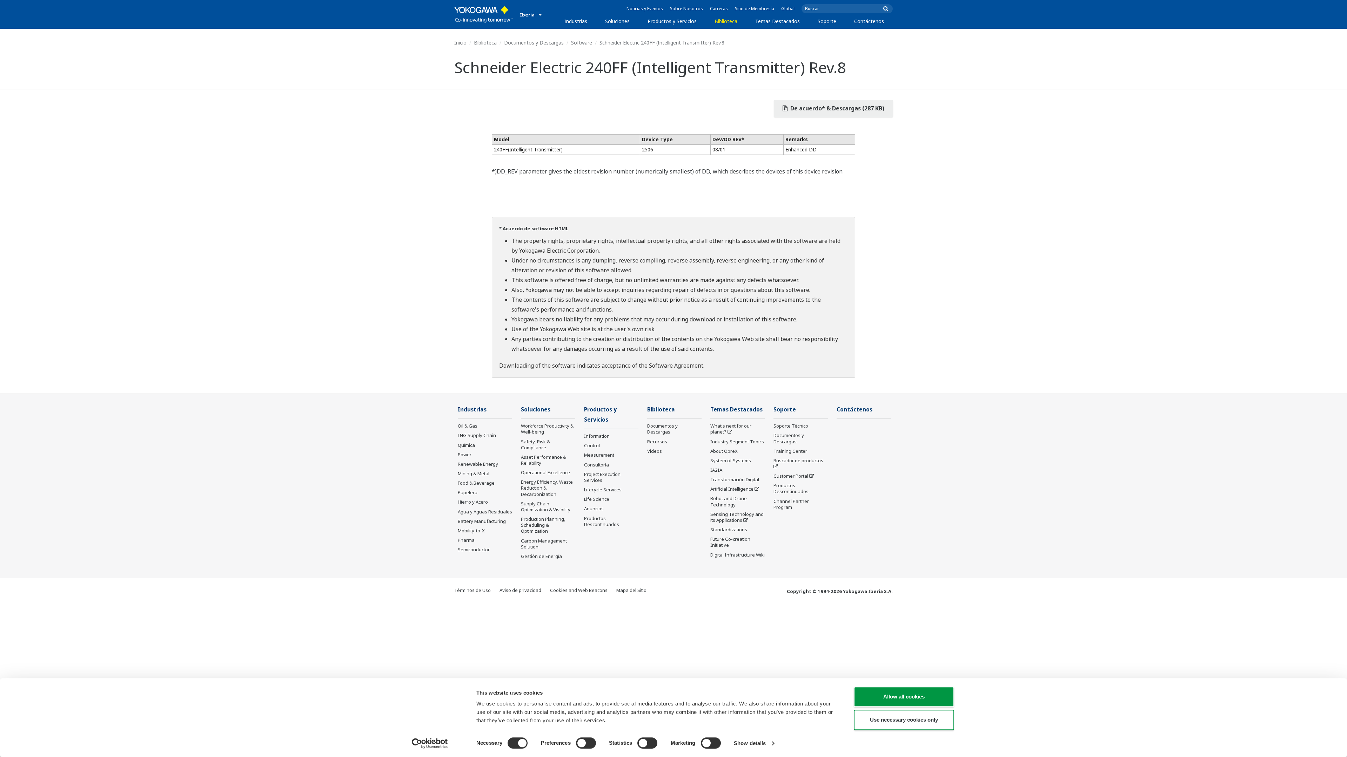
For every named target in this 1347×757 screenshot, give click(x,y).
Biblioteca (726, 21)
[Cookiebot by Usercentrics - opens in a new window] (430, 743)
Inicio (460, 42)
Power (464, 454)
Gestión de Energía (541, 556)
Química (466, 445)
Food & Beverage (476, 483)
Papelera (467, 492)
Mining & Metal (473, 473)
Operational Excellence (545, 472)
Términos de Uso (472, 590)
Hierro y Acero (473, 502)
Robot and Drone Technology (728, 501)
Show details (750, 743)
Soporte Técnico (790, 426)
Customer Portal (790, 476)
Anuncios (594, 508)
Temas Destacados (777, 21)
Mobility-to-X (471, 530)
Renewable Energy (478, 464)
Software (581, 42)
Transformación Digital (734, 479)
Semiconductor (474, 549)
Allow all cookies (904, 697)
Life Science (596, 499)
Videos (654, 451)
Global (788, 9)
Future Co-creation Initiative (730, 542)
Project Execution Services (602, 477)
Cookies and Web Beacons (579, 590)
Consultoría (596, 465)
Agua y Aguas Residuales (485, 512)
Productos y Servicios (672, 21)
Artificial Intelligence (731, 489)
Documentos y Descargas (534, 42)
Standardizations (728, 529)
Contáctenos (869, 21)
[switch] (586, 743)
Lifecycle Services (603, 489)
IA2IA (716, 470)
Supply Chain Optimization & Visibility (545, 506)
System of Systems (730, 460)
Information (597, 436)
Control (592, 445)
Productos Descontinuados (601, 521)
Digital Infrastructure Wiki (737, 555)
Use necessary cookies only (904, 720)
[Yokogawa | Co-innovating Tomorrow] (483, 14)
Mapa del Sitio (631, 590)
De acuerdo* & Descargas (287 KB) (836, 108)
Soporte (827, 21)
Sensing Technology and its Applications (737, 517)
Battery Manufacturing (482, 521)
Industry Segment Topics (737, 441)
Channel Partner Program (791, 504)
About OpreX (724, 451)
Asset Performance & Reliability (543, 460)
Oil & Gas (467, 426)
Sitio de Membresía (754, 9)
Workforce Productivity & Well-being (547, 429)
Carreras (719, 9)
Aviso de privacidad (520, 590)
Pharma (466, 540)
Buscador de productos (798, 460)
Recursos (657, 441)
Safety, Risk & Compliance (535, 444)
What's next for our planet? (730, 429)
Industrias (575, 21)
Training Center (790, 451)
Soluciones (617, 21)
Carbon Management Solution (544, 544)
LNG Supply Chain (477, 435)
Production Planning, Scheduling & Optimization (543, 525)
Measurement (599, 455)
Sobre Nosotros (686, 9)
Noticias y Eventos (644, 9)
